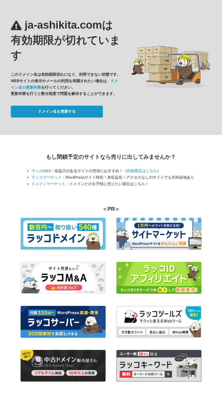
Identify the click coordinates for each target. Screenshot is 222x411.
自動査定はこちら (142, 171)
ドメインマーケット (48, 184)
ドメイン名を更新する (57, 111)
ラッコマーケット (46, 177)
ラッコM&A (41, 171)
